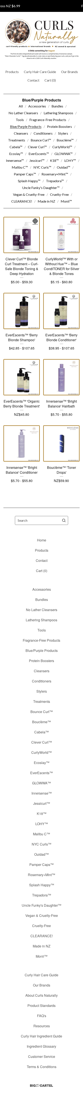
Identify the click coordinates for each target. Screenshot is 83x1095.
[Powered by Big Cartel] (41, 1085)
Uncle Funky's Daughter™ (41, 188)
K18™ (54, 160)
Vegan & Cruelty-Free (28, 194)
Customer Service (41, 1056)
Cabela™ (16, 147)
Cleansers (21, 133)
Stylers (63, 133)
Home (41, 540)
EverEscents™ (39, 154)
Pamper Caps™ (25, 174)
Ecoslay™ (16, 154)
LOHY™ (70, 160)
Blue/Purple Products (26, 126)
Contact (33, 80)
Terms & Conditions (41, 1066)
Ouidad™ (63, 167)
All (21, 106)
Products (12, 72)
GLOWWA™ (63, 154)
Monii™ (66, 201)
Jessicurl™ (36, 160)
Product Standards (41, 1005)
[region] (41, 6)
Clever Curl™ (37, 147)
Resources (41, 1025)
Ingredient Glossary (41, 1046)
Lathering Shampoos (58, 113)
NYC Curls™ (42, 167)
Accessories (37, 106)
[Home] (41, 39)
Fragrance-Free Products (47, 120)
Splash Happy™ (29, 181)
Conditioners (43, 133)
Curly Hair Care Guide (40, 72)
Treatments (16, 140)
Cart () (50, 80)
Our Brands (69, 72)
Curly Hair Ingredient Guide (41, 1036)
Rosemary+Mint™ (55, 174)
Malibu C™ (20, 167)
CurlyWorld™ (62, 147)
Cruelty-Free (59, 194)
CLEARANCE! (21, 201)
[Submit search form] (63, 520)
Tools (20, 120)
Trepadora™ (55, 181)
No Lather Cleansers (23, 113)
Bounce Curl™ (41, 140)
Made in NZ (46, 201)
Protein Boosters (59, 126)
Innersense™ (15, 160)
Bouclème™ (65, 140)
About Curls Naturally (41, 995)
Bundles (57, 106)
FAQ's (41, 1015)
